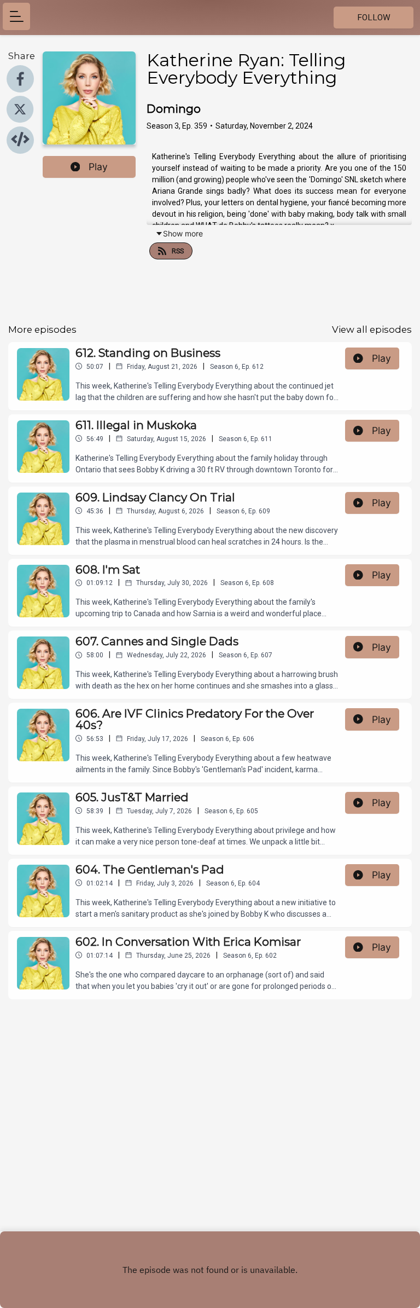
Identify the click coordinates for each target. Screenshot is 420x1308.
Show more (183, 233)
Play (98, 166)
